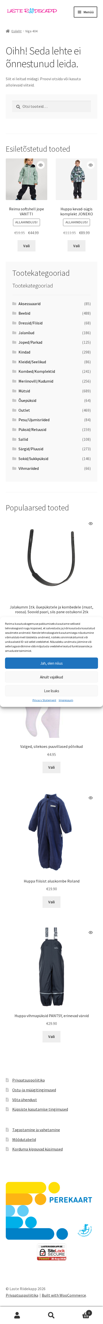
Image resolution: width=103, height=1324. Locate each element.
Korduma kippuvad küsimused (37, 1149)
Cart (79, 1311)
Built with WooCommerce (64, 1295)
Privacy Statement (44, 700)
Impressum (66, 700)
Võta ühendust (24, 1099)
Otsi (51, 1315)
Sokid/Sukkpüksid (33, 458)
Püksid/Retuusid (32, 429)
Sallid (23, 439)
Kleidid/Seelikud (32, 361)
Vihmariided (28, 468)
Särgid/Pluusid (30, 448)
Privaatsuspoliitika (28, 1080)
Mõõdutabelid (24, 1139)
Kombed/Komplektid (36, 371)
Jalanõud (26, 332)
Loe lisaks (51, 690)
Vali (26, 245)
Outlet (24, 410)
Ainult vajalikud (51, 677)
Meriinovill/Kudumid (35, 381)
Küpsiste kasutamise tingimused (40, 1109)
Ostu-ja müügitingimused (34, 1089)
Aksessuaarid (29, 303)
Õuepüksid (27, 400)
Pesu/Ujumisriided (34, 419)
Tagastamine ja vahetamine (36, 1129)
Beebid (24, 313)
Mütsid (24, 390)
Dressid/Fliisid (30, 322)
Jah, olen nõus (51, 663)
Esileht (17, 31)
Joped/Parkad (30, 342)
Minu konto (17, 1315)
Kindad (24, 352)
